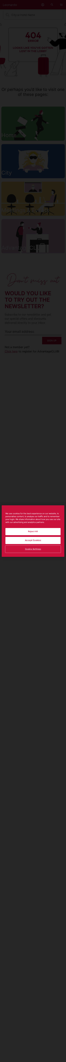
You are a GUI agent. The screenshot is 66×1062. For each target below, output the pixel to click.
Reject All (33, 531)
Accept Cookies (33, 540)
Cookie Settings (33, 549)
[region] (33, 531)
